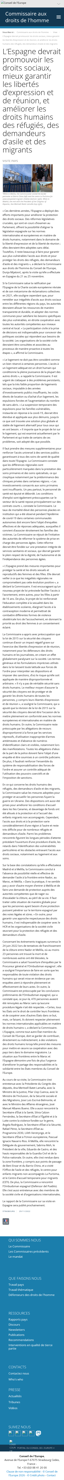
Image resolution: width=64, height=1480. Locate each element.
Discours (14, 1324)
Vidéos (13, 1408)
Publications (16, 1335)
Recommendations (21, 1340)
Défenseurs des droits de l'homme (32, 1295)
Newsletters (17, 1330)
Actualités (15, 1396)
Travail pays (16, 1285)
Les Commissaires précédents (29, 1251)
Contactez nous (19, 1373)
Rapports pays (18, 1319)
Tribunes (14, 1402)
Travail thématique (21, 1290)
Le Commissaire (19, 1246)
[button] (32, 4)
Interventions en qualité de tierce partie (31, 1346)
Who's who (16, 1379)
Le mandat (16, 1257)
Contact (51, 1475)
